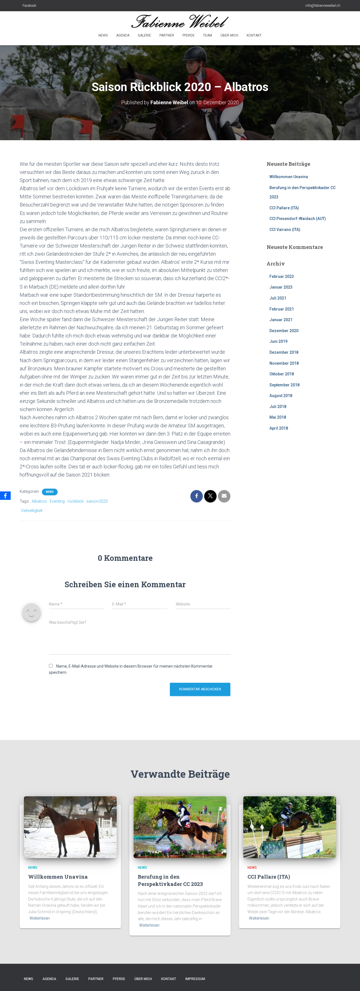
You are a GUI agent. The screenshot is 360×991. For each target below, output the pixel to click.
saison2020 (97, 501)
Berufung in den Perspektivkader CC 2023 (170, 880)
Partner (166, 35)
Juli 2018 (277, 406)
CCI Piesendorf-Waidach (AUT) (297, 218)
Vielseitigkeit (31, 510)
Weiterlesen (40, 918)
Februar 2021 (281, 309)
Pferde (189, 35)
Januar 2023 (280, 287)
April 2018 (278, 428)
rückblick (76, 501)
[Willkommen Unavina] (70, 827)
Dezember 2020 (283, 330)
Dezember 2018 (283, 352)
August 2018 (280, 395)
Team (207, 35)
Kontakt (254, 35)
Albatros (39, 501)
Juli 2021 (277, 298)
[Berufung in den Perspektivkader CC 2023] (180, 827)
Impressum (195, 979)
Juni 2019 (278, 341)
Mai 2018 (277, 417)
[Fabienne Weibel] (180, 21)
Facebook (29, 6)
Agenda (122, 35)
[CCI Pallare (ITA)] (289, 827)
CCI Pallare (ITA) (284, 208)
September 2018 (284, 385)
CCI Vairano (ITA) (284, 229)
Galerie (144, 35)
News (103, 35)
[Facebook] (5, 495)
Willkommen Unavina (288, 176)
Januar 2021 (280, 320)
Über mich (229, 35)
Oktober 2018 (281, 374)
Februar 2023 (281, 276)
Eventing (57, 501)
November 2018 (284, 363)
